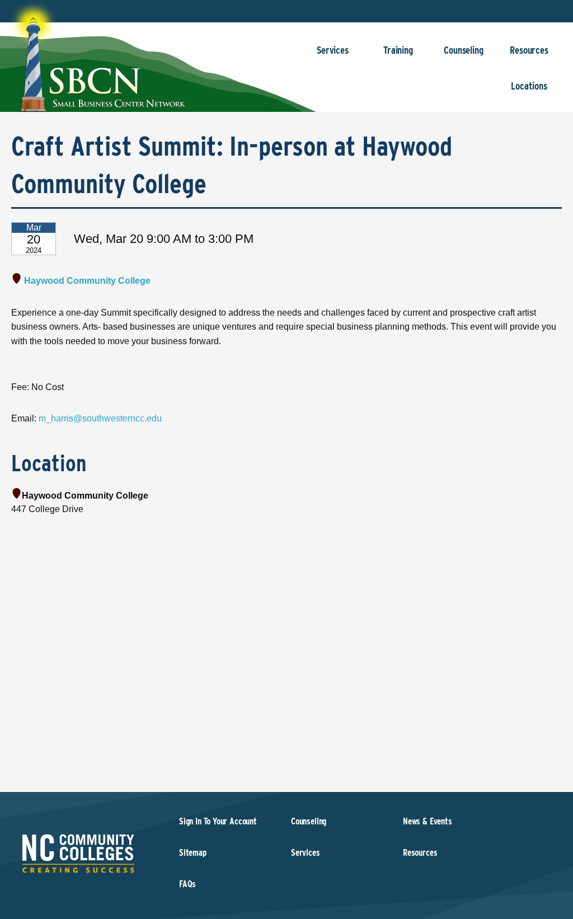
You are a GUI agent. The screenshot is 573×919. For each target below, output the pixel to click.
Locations (529, 86)
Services (333, 50)
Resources (529, 50)
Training (398, 50)
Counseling (463, 50)
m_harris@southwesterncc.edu (100, 418)
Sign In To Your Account (218, 821)
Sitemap (192, 852)
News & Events (427, 821)
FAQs (187, 884)
